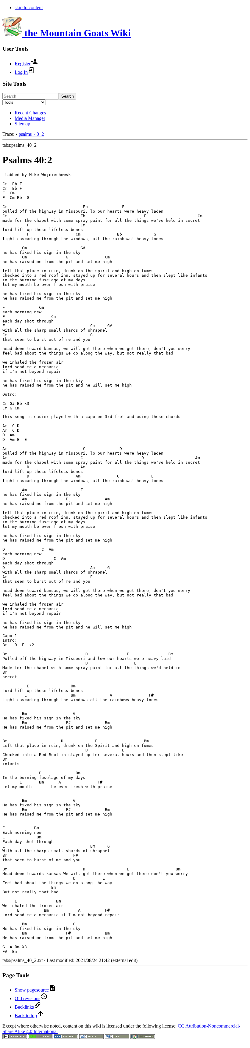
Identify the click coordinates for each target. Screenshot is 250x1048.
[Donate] (40, 1037)
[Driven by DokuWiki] (142, 1037)
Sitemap (22, 123)
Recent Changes (30, 112)
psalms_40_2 (31, 134)
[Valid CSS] (117, 1037)
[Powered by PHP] (66, 1037)
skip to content (29, 7)
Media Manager (30, 118)
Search (67, 96)
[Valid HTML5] (91, 1037)
